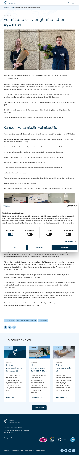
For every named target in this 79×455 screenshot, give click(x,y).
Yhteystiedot (8, 438)
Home (6, 7)
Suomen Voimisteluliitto (10, 2)
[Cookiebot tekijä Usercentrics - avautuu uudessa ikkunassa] (68, 206)
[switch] (30, 234)
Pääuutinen (43, 320)
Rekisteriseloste (29, 450)
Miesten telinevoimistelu (26, 320)
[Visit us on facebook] (62, 450)
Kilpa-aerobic (10, 320)
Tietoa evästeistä (40, 450)
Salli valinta (39, 247)
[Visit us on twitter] (65, 450)
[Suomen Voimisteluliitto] (12, 421)
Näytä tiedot (69, 241)
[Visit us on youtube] (73, 450)
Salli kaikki (64, 247)
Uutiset (11, 7)
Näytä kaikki (39, 407)
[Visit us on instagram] (69, 450)
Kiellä (14, 247)
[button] (68, 2)
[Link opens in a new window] (43, 439)
